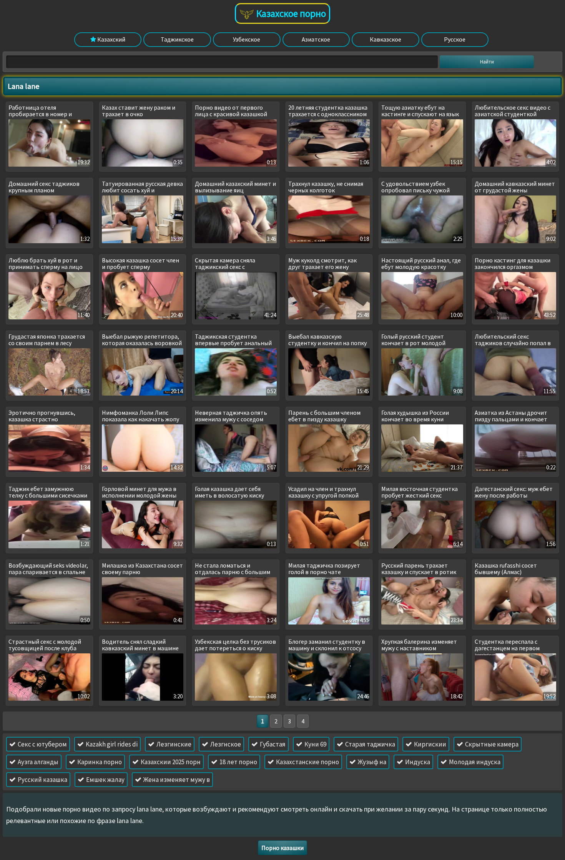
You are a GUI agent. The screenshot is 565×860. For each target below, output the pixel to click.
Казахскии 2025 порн (170, 762)
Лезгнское (225, 744)
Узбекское (246, 39)
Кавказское (385, 39)
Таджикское (177, 39)
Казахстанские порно (307, 762)
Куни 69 (314, 744)
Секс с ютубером (42, 744)
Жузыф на (371, 762)
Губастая (272, 744)
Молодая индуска (474, 762)
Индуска (417, 762)
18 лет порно (237, 762)
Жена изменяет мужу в (176, 779)
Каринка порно (99, 762)
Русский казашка (42, 779)
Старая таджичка (369, 744)
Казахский (110, 39)
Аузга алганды (37, 762)
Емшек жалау (105, 779)
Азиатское (316, 39)
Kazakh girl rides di (111, 744)
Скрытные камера (491, 744)
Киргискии (429, 744)
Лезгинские (173, 744)
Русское (454, 39)
